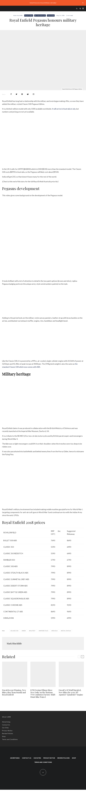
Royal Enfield (29, 15)
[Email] (33, 94)
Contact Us (6, 725)
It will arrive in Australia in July (63, 109)
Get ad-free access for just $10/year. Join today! (43, 3)
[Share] (11, 94)
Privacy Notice (7, 730)
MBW (24, 630)
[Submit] (28, 94)
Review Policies (7, 733)
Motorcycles (44, 630)
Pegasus (55, 630)
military (32, 630)
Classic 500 (14, 630)
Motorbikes (50, 15)
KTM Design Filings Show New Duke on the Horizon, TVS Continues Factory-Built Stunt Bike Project (42, 693)
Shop (4, 736)
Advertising (6, 722)
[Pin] (22, 94)
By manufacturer (40, 15)
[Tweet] (16, 94)
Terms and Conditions (10, 739)
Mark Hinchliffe (17, 15)
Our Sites (5, 728)
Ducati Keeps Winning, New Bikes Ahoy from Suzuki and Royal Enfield (14, 692)
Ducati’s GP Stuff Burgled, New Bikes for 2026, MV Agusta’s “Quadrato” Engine (71, 692)
